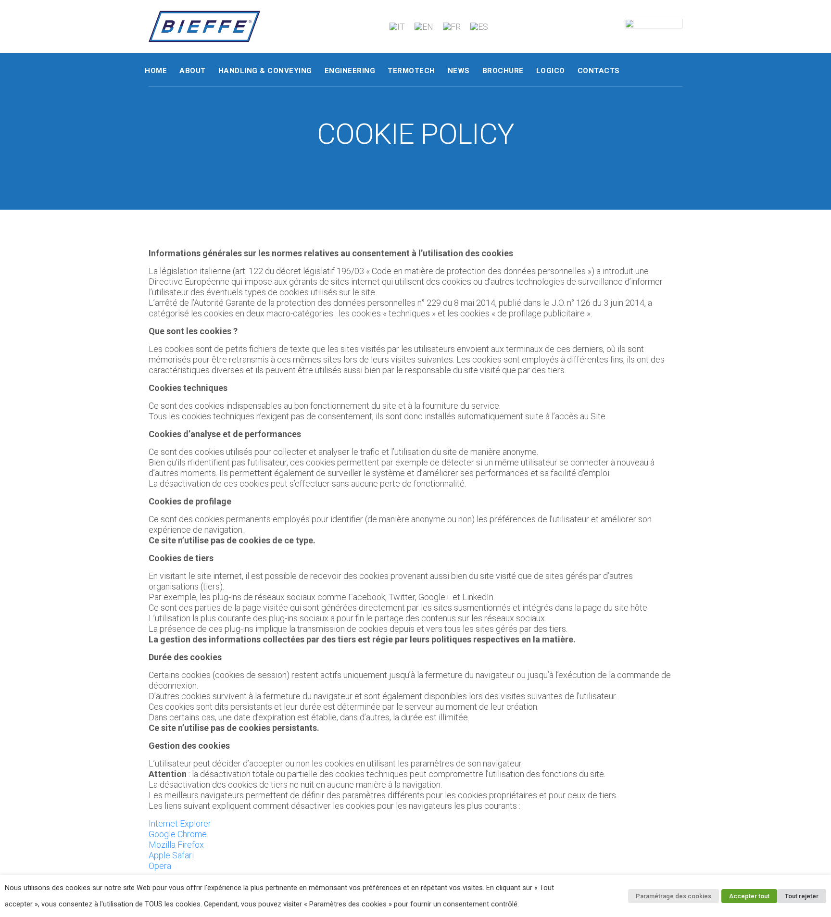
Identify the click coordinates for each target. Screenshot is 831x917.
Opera (160, 866)
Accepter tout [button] (749, 896)
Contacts (599, 70)
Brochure (503, 70)
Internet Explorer (180, 823)
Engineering (350, 70)
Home (156, 70)
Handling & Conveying (265, 70)
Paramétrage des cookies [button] (673, 896)
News (459, 70)
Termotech (411, 70)
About (192, 70)
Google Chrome (178, 834)
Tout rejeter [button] (801, 896)
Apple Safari (171, 855)
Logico (550, 70)
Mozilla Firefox (176, 845)
